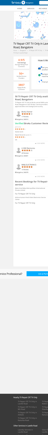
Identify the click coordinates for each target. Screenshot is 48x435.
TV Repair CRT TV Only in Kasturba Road (27, 419)
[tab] (20, 8)
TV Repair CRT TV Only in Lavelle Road (27, 402)
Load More (40, 143)
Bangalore (29, 3)
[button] (30, 3)
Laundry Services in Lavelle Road (25, 431)
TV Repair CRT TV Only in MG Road (27, 408)
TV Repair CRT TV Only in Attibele (27, 413)
